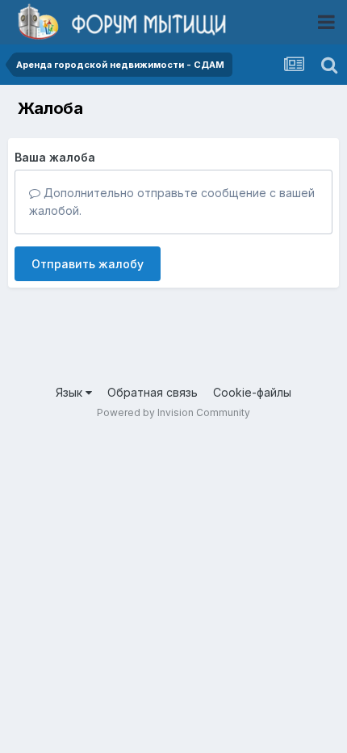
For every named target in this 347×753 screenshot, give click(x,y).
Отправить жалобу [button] (87, 264)
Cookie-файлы (252, 392)
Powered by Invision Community (173, 412)
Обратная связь (152, 392)
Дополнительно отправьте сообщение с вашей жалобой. (172, 201)
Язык (71, 392)
